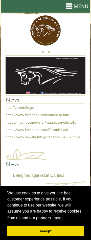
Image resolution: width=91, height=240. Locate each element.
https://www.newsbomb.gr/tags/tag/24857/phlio (43, 137)
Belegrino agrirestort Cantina (38, 175)
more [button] (58, 218)
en (42, 52)
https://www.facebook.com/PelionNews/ (37, 130)
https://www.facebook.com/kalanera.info (37, 115)
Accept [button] (45, 231)
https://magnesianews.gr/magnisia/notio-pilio (41, 122)
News (46, 30)
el (49, 52)
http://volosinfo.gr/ (20, 108)
